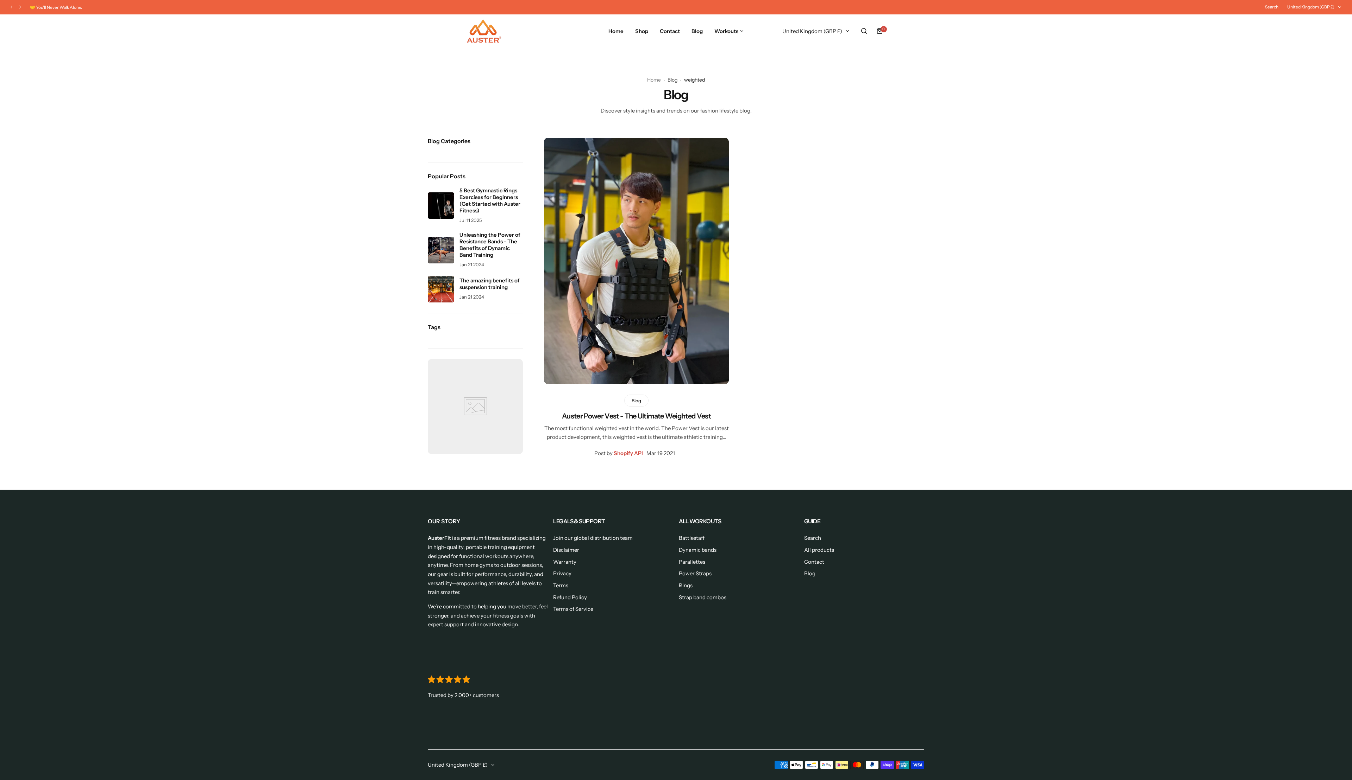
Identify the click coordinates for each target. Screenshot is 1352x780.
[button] (11, 7)
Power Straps (695, 573)
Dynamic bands (697, 549)
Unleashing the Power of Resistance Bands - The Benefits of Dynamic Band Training (489, 244)
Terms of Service (573, 609)
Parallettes (692, 561)
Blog (672, 80)
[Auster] (484, 31)
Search (1271, 6)
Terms (560, 585)
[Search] (864, 31)
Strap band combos (702, 597)
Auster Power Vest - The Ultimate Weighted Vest (636, 416)
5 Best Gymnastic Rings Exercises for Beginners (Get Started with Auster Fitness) (489, 200)
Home (654, 80)
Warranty (564, 561)
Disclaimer (566, 549)
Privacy (562, 573)
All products (819, 549)
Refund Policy (570, 597)
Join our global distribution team (593, 538)
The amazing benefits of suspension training (489, 283)
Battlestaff (692, 538)
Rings (686, 585)
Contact (814, 561)
